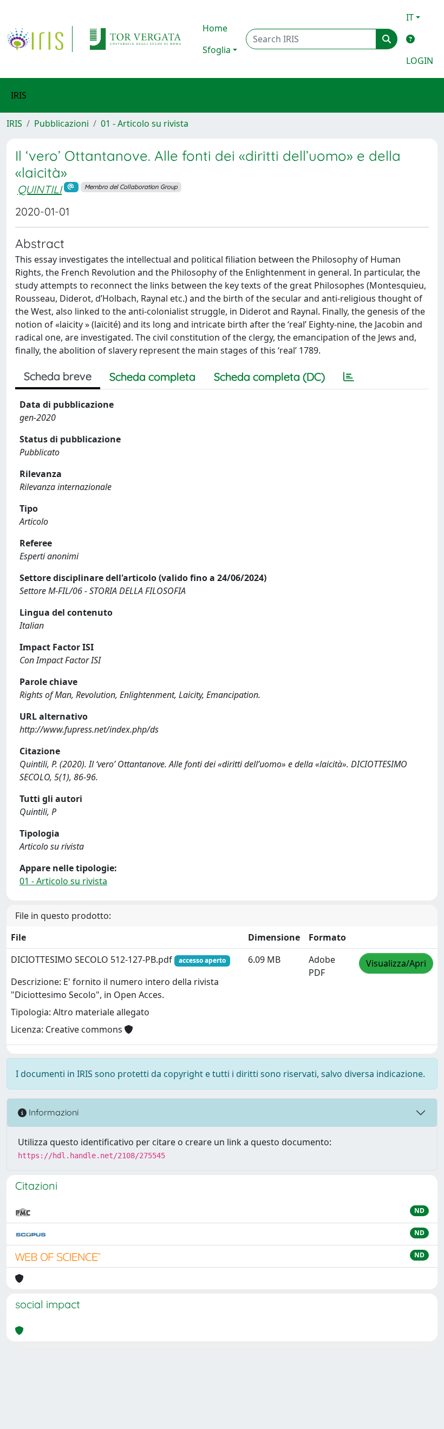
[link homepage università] (135, 39)
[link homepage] (39, 39)
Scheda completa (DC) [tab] (269, 376)
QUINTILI (39, 189)
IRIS (14, 123)
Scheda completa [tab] (152, 376)
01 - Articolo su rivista (144, 123)
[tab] (348, 377)
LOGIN (419, 61)
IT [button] (410, 17)
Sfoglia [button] (217, 50)
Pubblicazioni (61, 123)
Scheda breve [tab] (58, 376)
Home (215, 28)
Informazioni (53, 1112)
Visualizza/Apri (396, 963)
